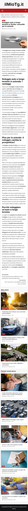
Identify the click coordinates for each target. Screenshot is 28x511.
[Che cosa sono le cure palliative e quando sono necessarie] (14, 486)
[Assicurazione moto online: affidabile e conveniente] (14, 352)
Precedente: (12, 276)
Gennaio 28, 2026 (12, 446)
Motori (3, 20)
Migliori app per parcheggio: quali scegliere (13, 419)
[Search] (25, 10)
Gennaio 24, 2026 (12, 473)
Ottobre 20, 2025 (12, 28)
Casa (3, 308)
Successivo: (15, 282)
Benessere (4, 492)
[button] (2, 10)
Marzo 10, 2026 (11, 396)
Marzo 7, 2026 (11, 421)
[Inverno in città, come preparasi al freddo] (14, 434)
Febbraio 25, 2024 (12, 366)
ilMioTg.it (14, 4)
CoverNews (21, 506)
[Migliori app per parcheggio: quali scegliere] (14, 409)
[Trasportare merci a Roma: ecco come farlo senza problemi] (14, 301)
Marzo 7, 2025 (11, 315)
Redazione (5, 28)
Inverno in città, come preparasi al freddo (12, 444)
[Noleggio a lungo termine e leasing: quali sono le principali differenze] (14, 327)
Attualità (4, 359)
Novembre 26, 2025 (12, 499)
